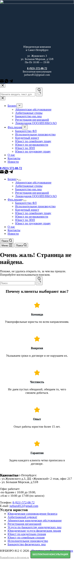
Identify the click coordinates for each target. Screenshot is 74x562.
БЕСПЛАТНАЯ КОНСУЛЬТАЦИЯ (50, 554)
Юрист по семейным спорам (26, 537)
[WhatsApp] (7, 81)
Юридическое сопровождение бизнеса (32, 513)
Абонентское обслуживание (33, 182)
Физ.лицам (15, 199)
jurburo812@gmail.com (23, 506)
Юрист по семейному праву (33, 213)
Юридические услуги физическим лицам (34, 530)
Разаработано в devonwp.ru (14, 557)
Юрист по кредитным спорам (27, 534)
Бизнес (12, 179)
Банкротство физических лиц (27, 544)
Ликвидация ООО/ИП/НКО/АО (36, 196)
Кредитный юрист (27, 209)
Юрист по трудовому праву (33, 223)
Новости (13, 233)
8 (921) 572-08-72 (24, 502)
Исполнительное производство (35, 206)
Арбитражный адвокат (22, 517)
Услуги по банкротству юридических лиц (34, 527)
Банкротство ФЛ (26, 203)
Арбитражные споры (29, 186)
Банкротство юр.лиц (28, 189)
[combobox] (17, 283)
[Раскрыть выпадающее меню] (19, 180)
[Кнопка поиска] (39, 280)
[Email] (2, 81)
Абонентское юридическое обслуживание (35, 520)
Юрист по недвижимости (31, 216)
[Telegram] (11, 81)
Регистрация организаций (32, 192)
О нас (11, 226)
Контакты (14, 230)
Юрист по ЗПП (25, 220)
